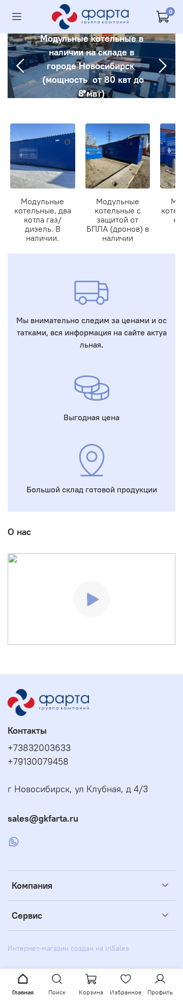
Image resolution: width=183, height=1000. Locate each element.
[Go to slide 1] (84, 91)
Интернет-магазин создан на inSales (68, 948)
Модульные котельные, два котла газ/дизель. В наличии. (42, 219)
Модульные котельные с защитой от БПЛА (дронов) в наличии (117, 219)
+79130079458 (38, 761)
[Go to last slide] (21, 66)
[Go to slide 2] (91, 91)
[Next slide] (162, 66)
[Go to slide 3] (98, 91)
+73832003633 (39, 748)
